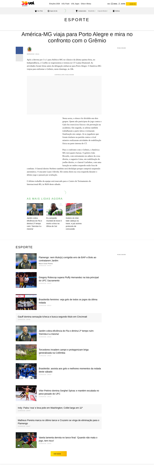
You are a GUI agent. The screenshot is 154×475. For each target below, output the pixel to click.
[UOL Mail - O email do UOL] (114, 4)
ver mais (57, 454)
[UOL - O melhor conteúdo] (27, 4)
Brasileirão (91, 11)
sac (108, 4)
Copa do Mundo (102, 11)
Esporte (77, 19)
